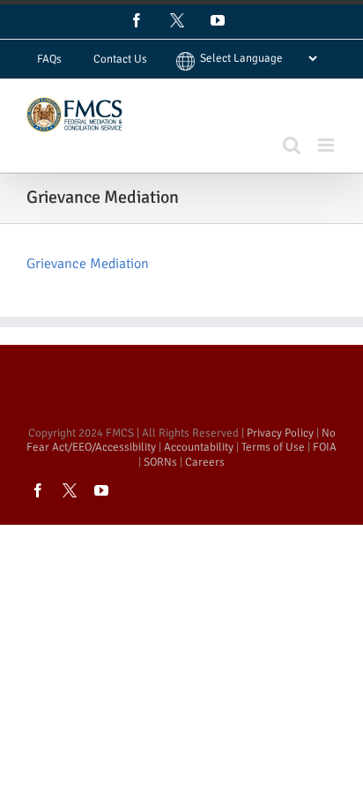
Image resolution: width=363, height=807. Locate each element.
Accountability (198, 447)
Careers (205, 462)
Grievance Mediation (87, 264)
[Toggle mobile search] (291, 145)
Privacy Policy (280, 433)
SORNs (160, 462)
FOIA (325, 447)
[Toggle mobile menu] (327, 145)
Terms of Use (273, 447)
